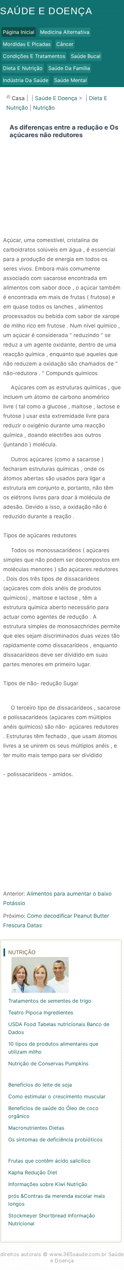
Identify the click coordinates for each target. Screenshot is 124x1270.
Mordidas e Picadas (27, 44)
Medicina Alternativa (64, 32)
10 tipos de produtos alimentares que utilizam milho (53, 1048)
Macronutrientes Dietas (36, 1128)
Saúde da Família (69, 68)
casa (18, 98)
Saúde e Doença (46, 11)
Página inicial (18, 32)
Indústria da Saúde (25, 80)
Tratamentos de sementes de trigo (49, 1001)
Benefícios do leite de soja (40, 1085)
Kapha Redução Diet (32, 1172)
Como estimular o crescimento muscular (57, 1096)
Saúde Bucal (85, 56)
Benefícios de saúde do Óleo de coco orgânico (53, 1112)
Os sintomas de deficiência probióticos (55, 1139)
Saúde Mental (70, 80)
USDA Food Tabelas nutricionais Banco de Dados (58, 1028)
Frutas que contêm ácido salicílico (49, 1161)
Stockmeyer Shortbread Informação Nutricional (51, 1219)
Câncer (64, 44)
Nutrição (44, 108)
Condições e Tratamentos (34, 56)
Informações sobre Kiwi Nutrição (47, 1184)
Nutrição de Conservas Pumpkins (48, 1063)
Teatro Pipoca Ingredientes (40, 1012)
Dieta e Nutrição (23, 68)
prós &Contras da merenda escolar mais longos (56, 1200)
